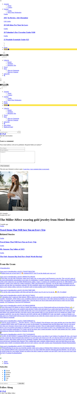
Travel (6, 115)
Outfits (6, 14)
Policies (6, 363)
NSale (6, 105)
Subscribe (7, 122)
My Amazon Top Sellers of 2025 (12, 249)
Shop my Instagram (13, 118)
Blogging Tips (12, 113)
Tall (7, 378)
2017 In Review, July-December (16, 18)
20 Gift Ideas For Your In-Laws (16, 25)
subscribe (21, 383)
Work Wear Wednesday (15, 100)
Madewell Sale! (8, 127)
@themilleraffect (5, 268)
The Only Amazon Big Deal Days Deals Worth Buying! (21, 257)
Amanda (6, 91)
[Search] (19, 132)
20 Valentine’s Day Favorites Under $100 (19, 32)
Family (6, 103)
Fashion (6, 96)
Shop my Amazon (13, 120)
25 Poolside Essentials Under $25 (16, 40)
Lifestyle (6, 108)
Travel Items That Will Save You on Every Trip (22, 230)
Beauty (10, 110)
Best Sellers (7, 125)
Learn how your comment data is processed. (36, 169)
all (6, 380)
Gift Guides (7, 21)
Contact (10, 95)
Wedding (10, 112)
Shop (5, 117)
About (9, 93)
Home (5, 102)
